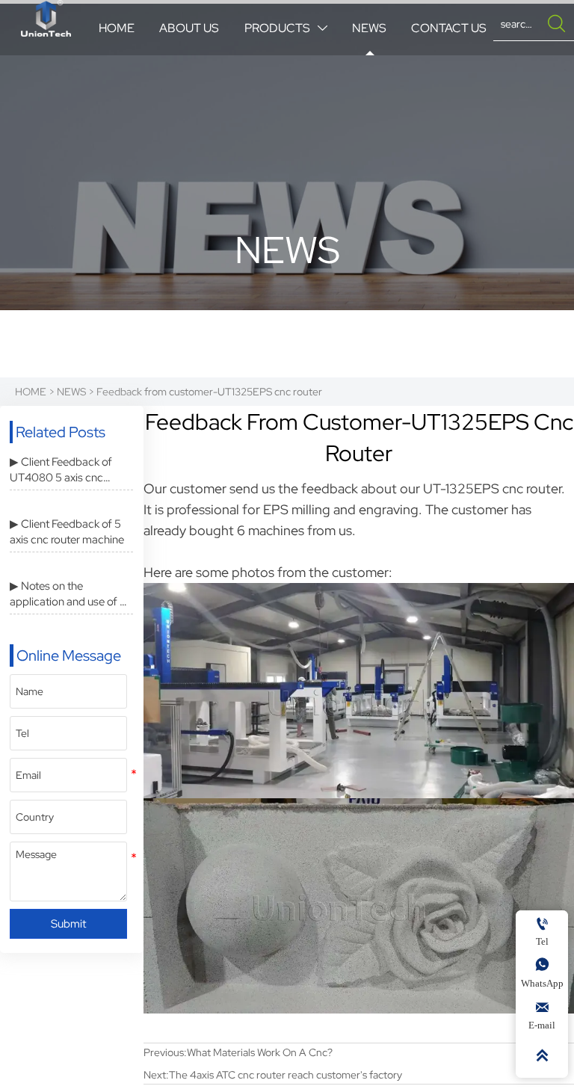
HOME (30, 391)
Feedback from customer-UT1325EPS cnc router (209, 391)
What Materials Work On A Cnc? (260, 1052)
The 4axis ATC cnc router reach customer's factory (285, 1075)
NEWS (71, 391)
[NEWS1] (45, 18)
